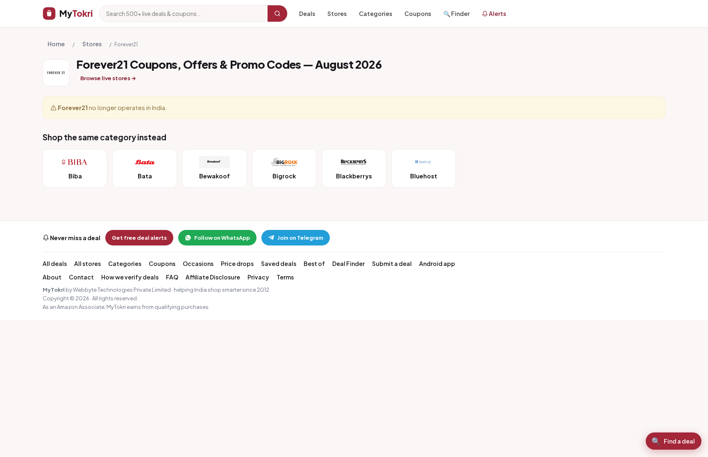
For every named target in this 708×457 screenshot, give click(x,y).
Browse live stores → (108, 78)
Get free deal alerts (139, 237)
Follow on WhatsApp (222, 237)
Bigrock (284, 176)
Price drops (237, 263)
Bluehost (423, 176)
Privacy (258, 277)
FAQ (172, 277)
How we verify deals (130, 277)
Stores (337, 13)
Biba (75, 176)
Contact (81, 277)
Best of (314, 263)
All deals (55, 263)
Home (56, 43)
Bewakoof (214, 176)
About (52, 277)
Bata (145, 176)
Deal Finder (348, 263)
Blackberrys (354, 176)
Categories (375, 13)
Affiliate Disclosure (213, 277)
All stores (87, 263)
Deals (307, 13)
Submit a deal (392, 263)
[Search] (277, 13)
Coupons (417, 13)
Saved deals (278, 263)
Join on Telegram (300, 237)
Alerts (497, 13)
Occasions (198, 263)
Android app (437, 263)
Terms (285, 277)
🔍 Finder (456, 13)
